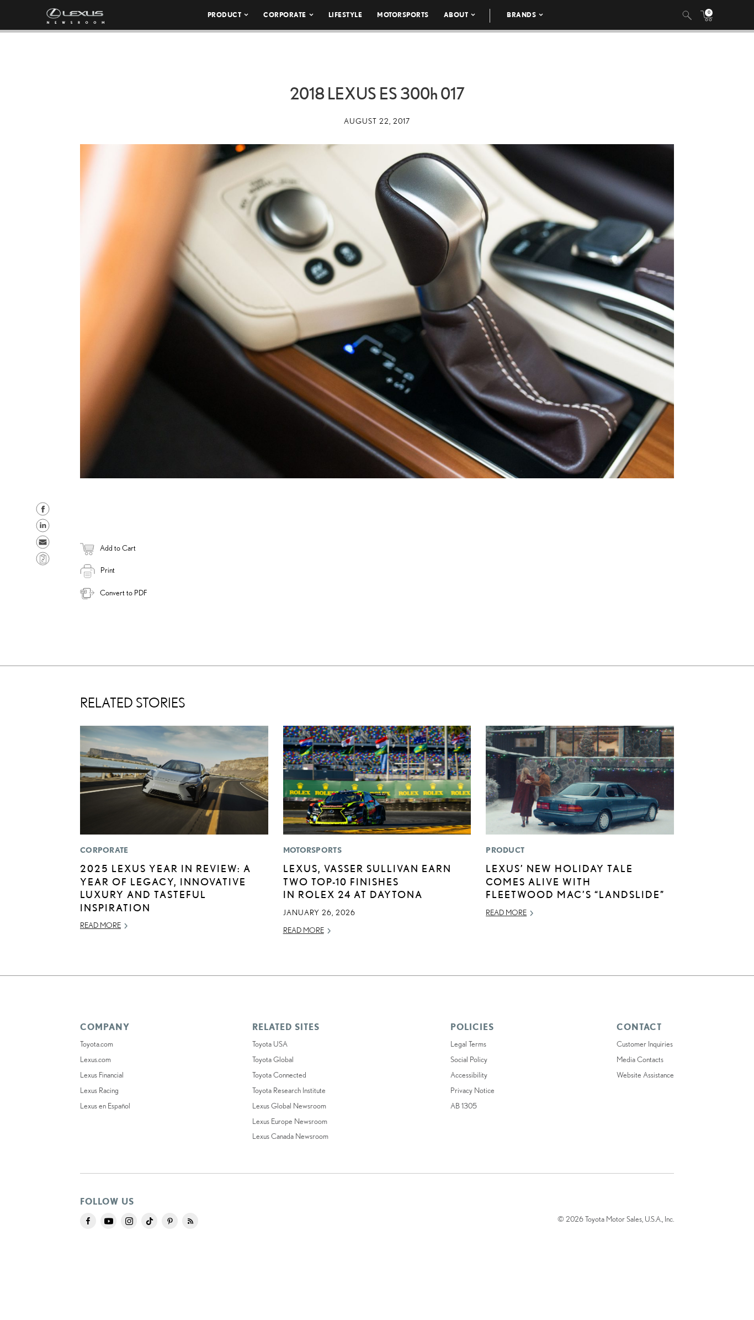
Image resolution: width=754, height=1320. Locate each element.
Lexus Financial (102, 1074)
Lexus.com (95, 1059)
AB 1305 (463, 1105)
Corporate (284, 14)
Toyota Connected (279, 1074)
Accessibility (468, 1074)
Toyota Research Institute (289, 1090)
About (456, 14)
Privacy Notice (472, 1090)
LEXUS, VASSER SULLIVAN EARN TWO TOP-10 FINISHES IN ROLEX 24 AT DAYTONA (367, 881)
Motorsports (403, 14)
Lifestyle (345, 14)
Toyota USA (270, 1043)
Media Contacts (640, 1059)
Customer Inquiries (645, 1043)
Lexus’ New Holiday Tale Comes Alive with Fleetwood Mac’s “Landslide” (575, 881)
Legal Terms (468, 1043)
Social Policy (468, 1059)
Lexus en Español (105, 1105)
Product (225, 14)
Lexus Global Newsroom (289, 1105)
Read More (100, 925)
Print (107, 570)
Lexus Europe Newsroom (289, 1121)
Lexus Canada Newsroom (290, 1136)
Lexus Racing (99, 1090)
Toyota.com (96, 1043)
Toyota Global (273, 1059)
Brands (521, 14)
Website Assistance (645, 1074)
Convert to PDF (123, 592)
